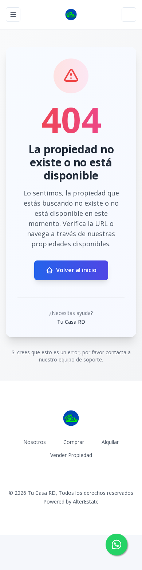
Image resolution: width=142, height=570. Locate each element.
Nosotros (34, 441)
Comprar (73, 441)
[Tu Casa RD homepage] (71, 14)
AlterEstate (86, 501)
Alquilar (110, 441)
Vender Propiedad (71, 455)
